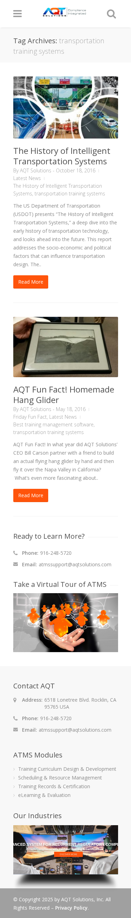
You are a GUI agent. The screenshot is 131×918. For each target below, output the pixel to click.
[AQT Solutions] (64, 13)
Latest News (27, 178)
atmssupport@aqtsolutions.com (75, 564)
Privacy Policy (71, 907)
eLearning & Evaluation (44, 795)
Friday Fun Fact (30, 416)
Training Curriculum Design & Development (67, 769)
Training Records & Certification (54, 786)
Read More (30, 281)
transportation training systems (70, 193)
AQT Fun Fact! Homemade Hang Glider (63, 394)
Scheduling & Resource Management (60, 777)
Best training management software (53, 424)
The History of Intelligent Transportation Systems (61, 156)
